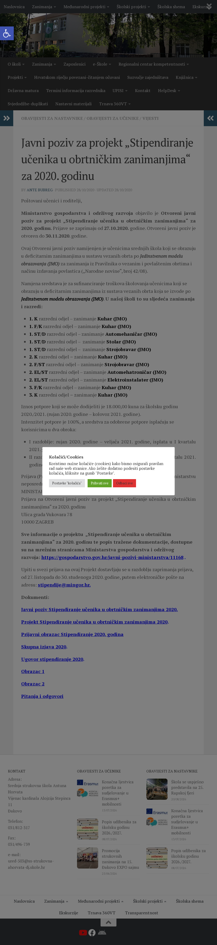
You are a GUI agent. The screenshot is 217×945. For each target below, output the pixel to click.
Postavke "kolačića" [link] (67, 483)
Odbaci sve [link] (124, 483)
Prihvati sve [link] (99, 483)
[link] (7, 33)
